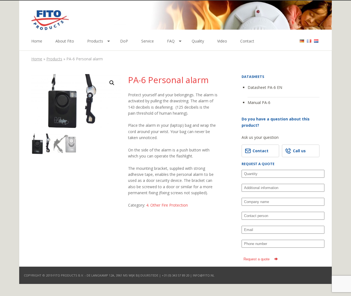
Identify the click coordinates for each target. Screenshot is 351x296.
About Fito (64, 41)
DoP (124, 41)
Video (222, 41)
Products (95, 41)
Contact (247, 41)
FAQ (171, 41)
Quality (198, 41)
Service (147, 41)
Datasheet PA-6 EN (265, 87)
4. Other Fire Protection (167, 205)
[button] (112, 83)
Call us (299, 150)
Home (36, 41)
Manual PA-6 (259, 102)
